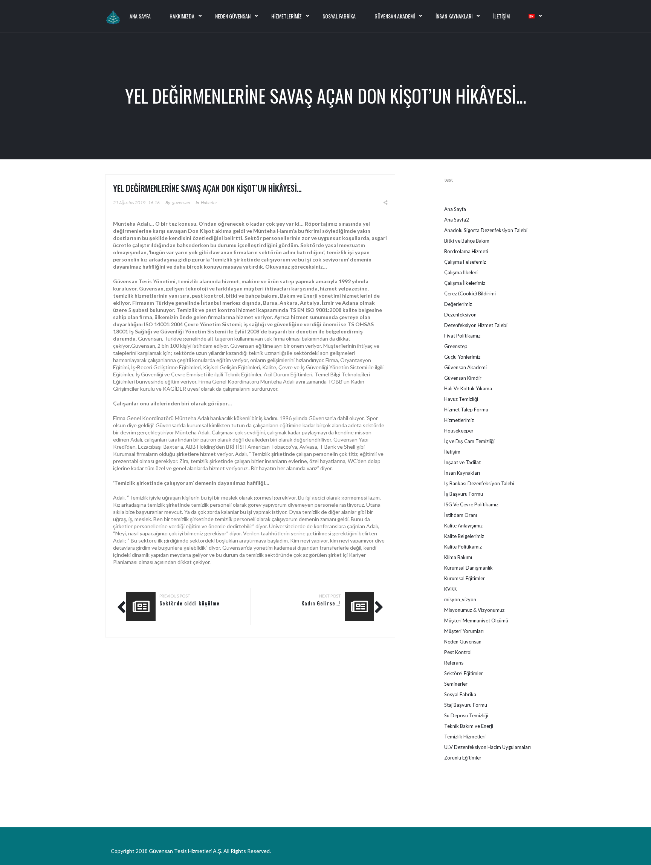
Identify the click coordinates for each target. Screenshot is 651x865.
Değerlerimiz (458, 304)
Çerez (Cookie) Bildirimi (470, 293)
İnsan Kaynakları (454, 16)
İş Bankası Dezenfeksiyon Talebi (479, 483)
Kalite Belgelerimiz (464, 536)
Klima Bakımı (458, 557)
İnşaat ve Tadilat (462, 462)
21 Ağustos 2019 (129, 202)
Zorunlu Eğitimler (462, 758)
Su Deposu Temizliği (466, 715)
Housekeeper (459, 431)
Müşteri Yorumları (464, 631)
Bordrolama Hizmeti (466, 251)
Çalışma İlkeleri (461, 272)
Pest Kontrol (458, 652)
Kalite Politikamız (463, 547)
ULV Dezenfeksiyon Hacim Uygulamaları (487, 747)
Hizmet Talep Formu (466, 410)
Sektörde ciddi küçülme (189, 603)
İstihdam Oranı (460, 515)
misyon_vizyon (460, 599)
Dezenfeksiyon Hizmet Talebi (475, 325)
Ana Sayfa (455, 209)
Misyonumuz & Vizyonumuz (474, 610)
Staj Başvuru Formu (465, 705)
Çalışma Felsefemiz (465, 262)
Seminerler (456, 684)
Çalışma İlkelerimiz (464, 283)
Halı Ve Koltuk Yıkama (468, 388)
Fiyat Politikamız (462, 336)
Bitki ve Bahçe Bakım (466, 241)
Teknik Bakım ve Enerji (468, 726)
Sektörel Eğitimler (463, 673)
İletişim (501, 16)
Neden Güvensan (233, 16)
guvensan (181, 202)
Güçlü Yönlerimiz (462, 357)
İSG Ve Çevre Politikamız (471, 504)
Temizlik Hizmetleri (465, 737)
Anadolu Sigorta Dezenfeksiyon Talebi (485, 230)
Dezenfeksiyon (460, 315)
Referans (453, 663)
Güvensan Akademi (394, 16)
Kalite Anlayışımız (463, 526)
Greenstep (456, 346)
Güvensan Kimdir (462, 378)
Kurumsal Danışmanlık (468, 568)
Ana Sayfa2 (456, 220)
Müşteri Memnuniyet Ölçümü (476, 620)
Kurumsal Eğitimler (464, 578)
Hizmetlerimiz (286, 16)
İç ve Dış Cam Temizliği (469, 441)
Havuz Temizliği (461, 399)
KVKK (450, 589)
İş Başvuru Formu (463, 494)
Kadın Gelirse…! (321, 603)
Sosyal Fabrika (339, 16)
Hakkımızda (182, 16)
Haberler (209, 202)
